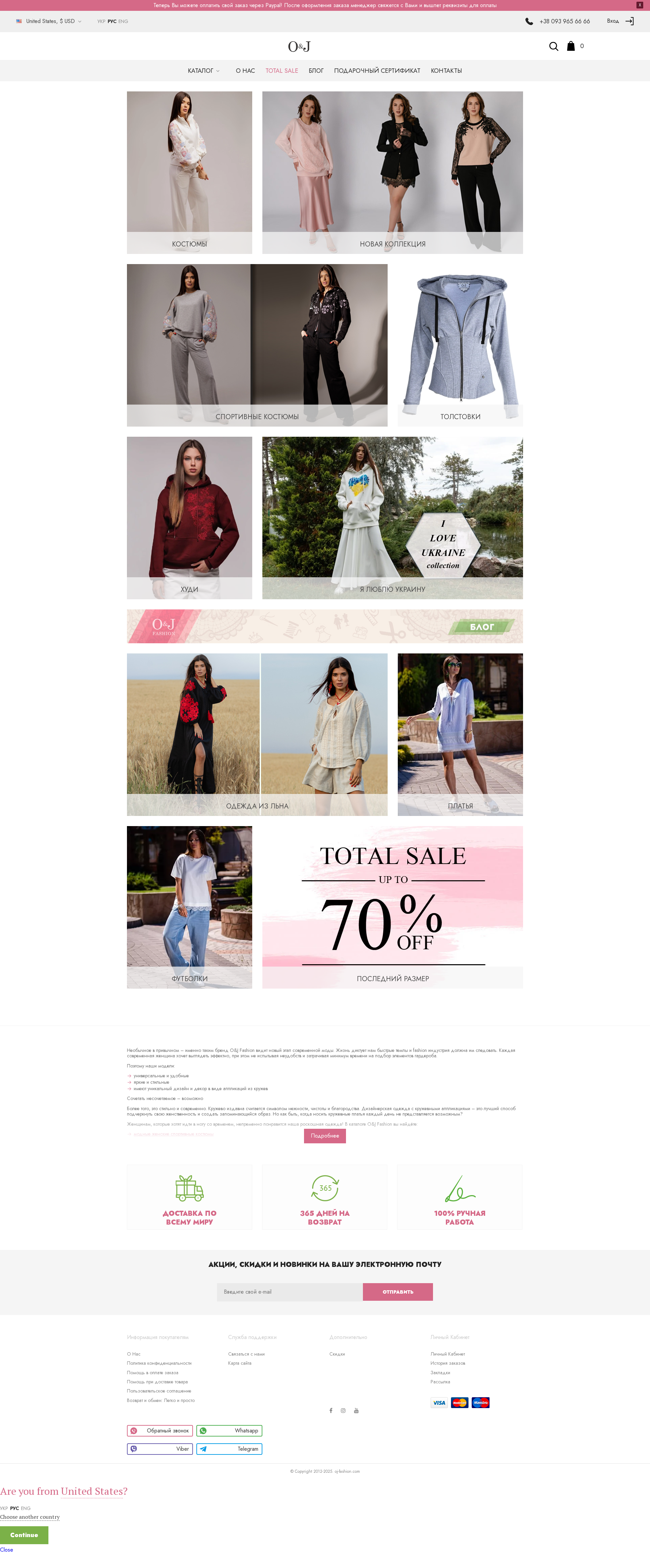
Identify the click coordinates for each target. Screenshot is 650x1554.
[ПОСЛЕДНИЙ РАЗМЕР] (392, 907)
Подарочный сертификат (377, 70)
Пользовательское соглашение (159, 1390)
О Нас (133, 1354)
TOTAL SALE (281, 70)
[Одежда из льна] (257, 734)
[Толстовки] (460, 345)
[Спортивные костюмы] (257, 345)
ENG (123, 21)
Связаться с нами (246, 1354)
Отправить (398, 1292)
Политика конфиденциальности (159, 1363)
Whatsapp (246, 1430)
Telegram (248, 1449)
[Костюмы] (189, 172)
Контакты (446, 70)
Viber (182, 1449)
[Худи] (189, 517)
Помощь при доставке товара (157, 1381)
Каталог (201, 70)
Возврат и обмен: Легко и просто (161, 1400)
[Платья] (460, 734)
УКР (102, 21)
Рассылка (440, 1381)
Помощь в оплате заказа (152, 1372)
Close (6, 1550)
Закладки (440, 1372)
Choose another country (30, 1516)
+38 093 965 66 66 (565, 21)
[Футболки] (189, 907)
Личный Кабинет (448, 1354)
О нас (245, 70)
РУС (112, 21)
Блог (316, 70)
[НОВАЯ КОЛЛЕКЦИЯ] (392, 172)
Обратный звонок (168, 1430)
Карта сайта (240, 1363)
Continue (24, 1535)
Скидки (337, 1354)
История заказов (448, 1363)
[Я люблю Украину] (392, 517)
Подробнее (325, 1136)
